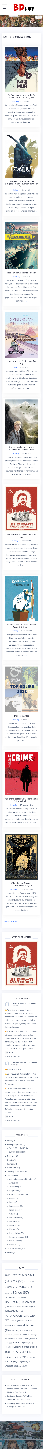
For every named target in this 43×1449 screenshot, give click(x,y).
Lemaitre (8, 1335)
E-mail (32, 1436)
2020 (21, 1275)
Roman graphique (16, 1237)
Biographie (14, 1190)
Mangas (12, 1229)
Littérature (27, 1335)
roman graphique (27, 1346)
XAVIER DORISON (16, 1152)
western (11, 1365)
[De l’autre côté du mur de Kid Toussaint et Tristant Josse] (21, 69)
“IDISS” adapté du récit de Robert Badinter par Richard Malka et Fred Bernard (22, 1388)
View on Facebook (10, 1056)
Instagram (16, 1436)
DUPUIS (29, 1306)
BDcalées (8, 1293)
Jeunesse (11, 1164)
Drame (12, 1202)
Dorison (12, 1307)
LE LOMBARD (27, 1331)
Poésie (10, 1346)
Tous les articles (10, 921)
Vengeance (23, 1361)
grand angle (16, 1320)
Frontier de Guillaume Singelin (21, 272)
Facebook (6, 1436)
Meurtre (24, 1338)
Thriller (11, 1361)
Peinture (33, 1339)
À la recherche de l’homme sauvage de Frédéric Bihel (21, 448)
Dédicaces (11, 1156)
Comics (12, 1198)
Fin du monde (15, 1210)
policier (17, 1342)
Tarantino (30, 1357)
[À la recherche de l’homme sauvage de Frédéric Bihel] (21, 421)
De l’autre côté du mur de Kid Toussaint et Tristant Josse (21, 96)
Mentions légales (9, 1440)
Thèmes (10, 1175)
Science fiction (15, 1240)
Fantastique (14, 1206)
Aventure (26, 1287)
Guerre (12, 1214)
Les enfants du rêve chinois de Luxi (21, 535)
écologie (22, 1366)
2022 (17, 1281)
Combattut (13, 805)
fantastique (14, 1310)
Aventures (13, 1187)
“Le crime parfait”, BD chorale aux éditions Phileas (21, 800)
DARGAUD (14, 1302)
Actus (9, 1140)
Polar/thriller (14, 1233)
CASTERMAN (11, 1297)
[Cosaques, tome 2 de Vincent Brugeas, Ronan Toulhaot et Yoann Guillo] (21, 155)
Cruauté (22, 1297)
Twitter (25, 1436)
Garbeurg (15, 101)
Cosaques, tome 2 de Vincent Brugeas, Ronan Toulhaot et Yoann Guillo (21, 184)
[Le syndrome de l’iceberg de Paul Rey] (21, 334)
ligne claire (17, 1335)
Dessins (10, 1160)
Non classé (11, 1167)
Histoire (12, 1221)
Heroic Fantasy (15, 1217)
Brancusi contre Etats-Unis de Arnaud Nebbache (21, 625)
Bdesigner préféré (14, 1144)
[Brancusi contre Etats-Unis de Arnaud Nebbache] (21, 598)
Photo (11, 1052)
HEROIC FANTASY (14, 1325)
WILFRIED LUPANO (17, 1148)
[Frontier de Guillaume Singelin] (21, 245)
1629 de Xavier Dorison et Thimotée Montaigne (21, 884)
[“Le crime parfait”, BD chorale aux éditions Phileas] (21, 773)
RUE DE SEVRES (18, 1352)
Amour (12, 1183)
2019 (10, 1275)
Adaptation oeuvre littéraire (20, 1179)
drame (20, 1307)
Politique (28, 1343)
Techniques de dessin (16, 1171)
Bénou (20, 1292)
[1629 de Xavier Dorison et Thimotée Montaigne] (21, 856)
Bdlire (12, 1003)
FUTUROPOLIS (16, 1315)
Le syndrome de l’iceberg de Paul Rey (21, 362)
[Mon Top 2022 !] (21, 689)
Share (19, 1056)
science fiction (15, 1357)
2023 (26, 1282)
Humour (12, 1225)
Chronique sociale (16, 1194)
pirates (8, 1343)
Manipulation (12, 1339)
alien (15, 1287)
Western (12, 1244)
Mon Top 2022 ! (21, 715)
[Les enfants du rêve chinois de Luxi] (21, 508)
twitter (10, 1252)
